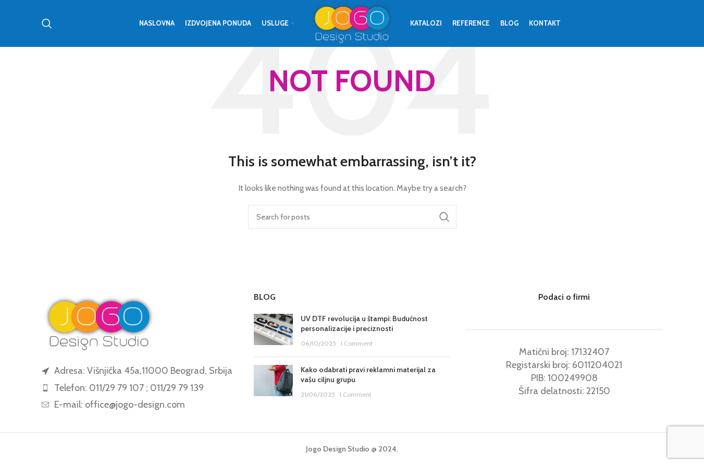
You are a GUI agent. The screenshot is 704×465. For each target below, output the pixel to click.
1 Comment (356, 343)
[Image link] (99, 322)
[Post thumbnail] (273, 331)
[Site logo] (352, 22)
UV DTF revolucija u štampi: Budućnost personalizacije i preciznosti (364, 324)
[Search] (46, 23)
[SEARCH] (444, 217)
